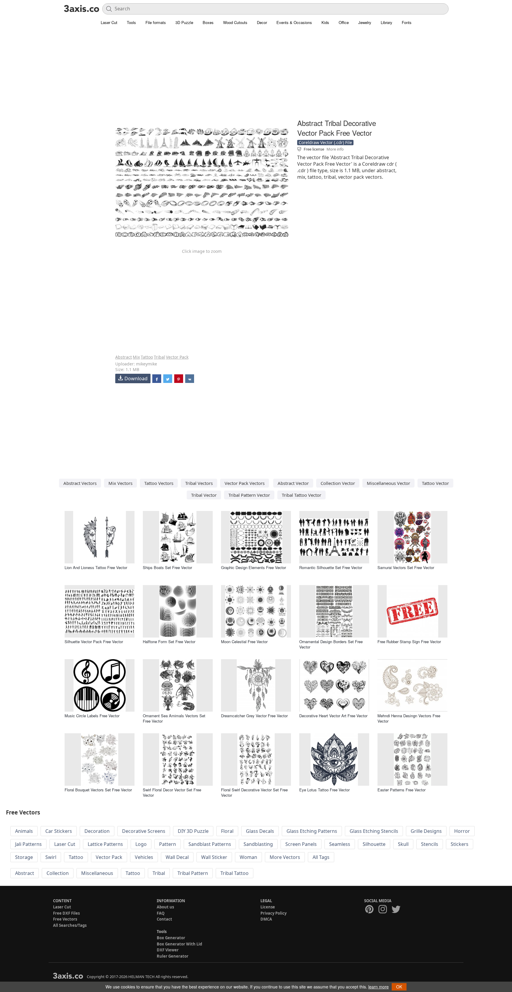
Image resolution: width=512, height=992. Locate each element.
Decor (262, 22)
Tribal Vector (204, 495)
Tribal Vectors (199, 483)
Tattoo (147, 357)
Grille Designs (426, 831)
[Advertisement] (256, 75)
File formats (155, 22)
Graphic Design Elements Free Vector (253, 567)
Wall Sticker (214, 857)
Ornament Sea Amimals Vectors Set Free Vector (174, 718)
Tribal (159, 357)
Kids (325, 22)
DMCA (266, 919)
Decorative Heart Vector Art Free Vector (333, 715)
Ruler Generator (172, 956)
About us (165, 907)
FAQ (160, 913)
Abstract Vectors (80, 483)
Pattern (167, 844)
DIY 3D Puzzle (193, 831)
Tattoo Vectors (158, 483)
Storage (24, 857)
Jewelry (364, 22)
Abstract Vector (293, 483)
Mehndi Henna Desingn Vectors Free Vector (408, 718)
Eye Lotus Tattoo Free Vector (324, 790)
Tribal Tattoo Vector (301, 495)
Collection (58, 873)
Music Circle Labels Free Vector (92, 715)
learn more (378, 987)
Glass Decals (260, 831)
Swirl (50, 857)
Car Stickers (58, 831)
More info (335, 149)
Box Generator (171, 937)
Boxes (208, 22)
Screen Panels (301, 844)
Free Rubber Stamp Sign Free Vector (409, 641)
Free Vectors (65, 919)
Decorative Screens (143, 831)
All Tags (321, 857)
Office (344, 22)
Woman (248, 857)
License (267, 907)
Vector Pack (177, 357)
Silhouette (374, 844)
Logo (141, 844)
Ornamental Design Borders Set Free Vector (331, 644)
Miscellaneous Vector (388, 483)
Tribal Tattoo (234, 873)
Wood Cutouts (235, 22)
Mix (136, 357)
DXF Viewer (168, 950)
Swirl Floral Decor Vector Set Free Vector (172, 792)
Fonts (407, 22)
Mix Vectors (120, 483)
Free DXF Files (66, 913)
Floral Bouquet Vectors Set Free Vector (98, 790)
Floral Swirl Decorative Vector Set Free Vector (254, 792)
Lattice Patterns (105, 844)
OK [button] (399, 987)
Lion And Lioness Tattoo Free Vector (96, 567)
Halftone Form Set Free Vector (169, 641)
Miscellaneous (97, 873)
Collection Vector (338, 483)
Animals (24, 831)
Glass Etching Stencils (374, 831)
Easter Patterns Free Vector (401, 790)
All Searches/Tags (70, 925)
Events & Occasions (294, 22)
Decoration (97, 831)
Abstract (123, 357)
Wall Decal (177, 857)
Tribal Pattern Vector (249, 495)
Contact (164, 919)
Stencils (429, 844)
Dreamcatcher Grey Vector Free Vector (254, 715)
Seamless (339, 844)
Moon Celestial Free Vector (244, 641)
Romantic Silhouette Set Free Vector (330, 567)
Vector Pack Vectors (245, 483)
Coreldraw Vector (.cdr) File (325, 142)
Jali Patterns (28, 844)
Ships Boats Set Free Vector (167, 567)
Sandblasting (258, 844)
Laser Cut (109, 22)
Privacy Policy (273, 913)
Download (136, 378)
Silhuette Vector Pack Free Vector (94, 641)
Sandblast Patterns (209, 844)
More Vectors (285, 857)
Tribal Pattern (192, 873)
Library (386, 22)
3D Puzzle (184, 22)
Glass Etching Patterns (312, 831)
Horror (462, 831)
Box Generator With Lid (179, 944)
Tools (131, 22)
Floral (227, 831)
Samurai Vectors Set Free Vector (405, 567)
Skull (403, 844)
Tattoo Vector (435, 483)
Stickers (459, 844)
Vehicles (144, 857)
